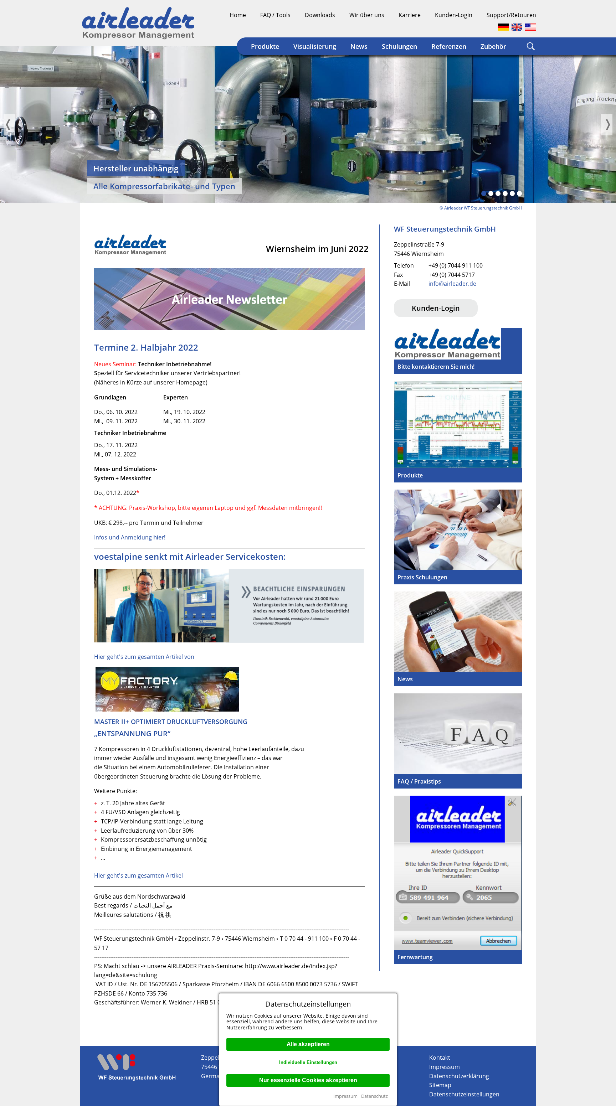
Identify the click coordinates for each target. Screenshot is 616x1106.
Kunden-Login (453, 15)
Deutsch (503, 27)
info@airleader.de (452, 284)
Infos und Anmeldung (129, 537)
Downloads (320, 15)
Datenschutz (374, 1096)
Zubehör (493, 46)
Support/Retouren (511, 15)
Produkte (265, 46)
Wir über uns (366, 15)
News (359, 46)
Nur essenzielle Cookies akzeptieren (308, 1080)
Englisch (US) (530, 27)
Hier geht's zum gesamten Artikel (138, 875)
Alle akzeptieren (308, 1044)
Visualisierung (314, 46)
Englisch (517, 27)
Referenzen (448, 46)
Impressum (345, 1096)
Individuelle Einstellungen (308, 1062)
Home (238, 15)
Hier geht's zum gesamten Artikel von (144, 657)
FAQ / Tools (275, 15)
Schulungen (399, 46)
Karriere (410, 15)
